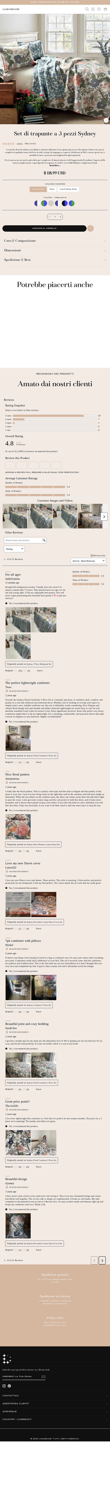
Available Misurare (55, 184)
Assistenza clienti (15, 1403)
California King (68, 189)
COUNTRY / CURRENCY (17, 1419)
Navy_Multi (37, 203)
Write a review (30, 144)
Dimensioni (12, 250)
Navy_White (58, 203)
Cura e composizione (20, 241)
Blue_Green (71, 203)
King (52, 189)
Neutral (51, 203)
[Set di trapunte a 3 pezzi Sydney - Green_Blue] (10, 357)
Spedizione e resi (17, 260)
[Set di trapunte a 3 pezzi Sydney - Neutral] (13, 357)
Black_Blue (65, 203)
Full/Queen (38, 189)
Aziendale (9, 1411)
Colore (55, 198)
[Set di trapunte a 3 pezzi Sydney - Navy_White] (16, 357)
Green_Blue (44, 203)
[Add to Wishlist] (90, 228)
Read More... (55, 166)
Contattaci (10, 1396)
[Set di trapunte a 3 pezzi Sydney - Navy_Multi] (6, 357)
